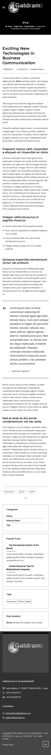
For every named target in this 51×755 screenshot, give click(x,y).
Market (32, 491)
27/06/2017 (8, 69)
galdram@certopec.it (15, 717)
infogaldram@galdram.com (18, 713)
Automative (9, 491)
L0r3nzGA (22, 69)
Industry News (37, 69)
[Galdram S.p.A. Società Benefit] (25, 7)
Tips (8, 525)
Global (21, 491)
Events (9, 516)
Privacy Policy (7, 744)
